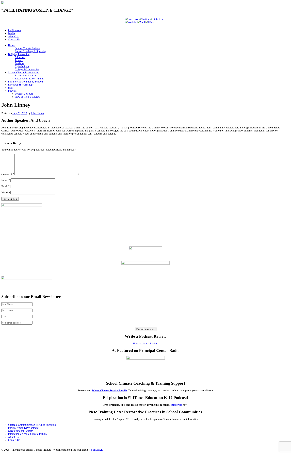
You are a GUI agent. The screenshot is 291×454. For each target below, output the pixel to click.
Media (11, 33)
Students (19, 63)
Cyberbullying (22, 66)
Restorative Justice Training (29, 78)
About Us (13, 36)
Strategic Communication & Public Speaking (32, 424)
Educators (20, 57)
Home (11, 45)
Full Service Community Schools (25, 81)
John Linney (37, 113)
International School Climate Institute (27, 433)
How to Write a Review (27, 96)
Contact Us (14, 39)
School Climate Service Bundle (109, 390)
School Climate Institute (27, 48)
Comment (7, 174)
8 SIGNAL (97, 449)
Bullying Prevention (18, 54)
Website (5, 192)
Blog (10, 87)
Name (5, 180)
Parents (19, 60)
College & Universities (27, 69)
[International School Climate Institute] (2, 3)
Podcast (12, 90)
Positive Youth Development (23, 427)
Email (5, 186)
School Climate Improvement (23, 72)
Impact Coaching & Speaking (30, 51)
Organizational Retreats (20, 430)
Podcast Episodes (24, 93)
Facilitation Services (25, 75)
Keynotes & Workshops (21, 84)
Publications (14, 30)
